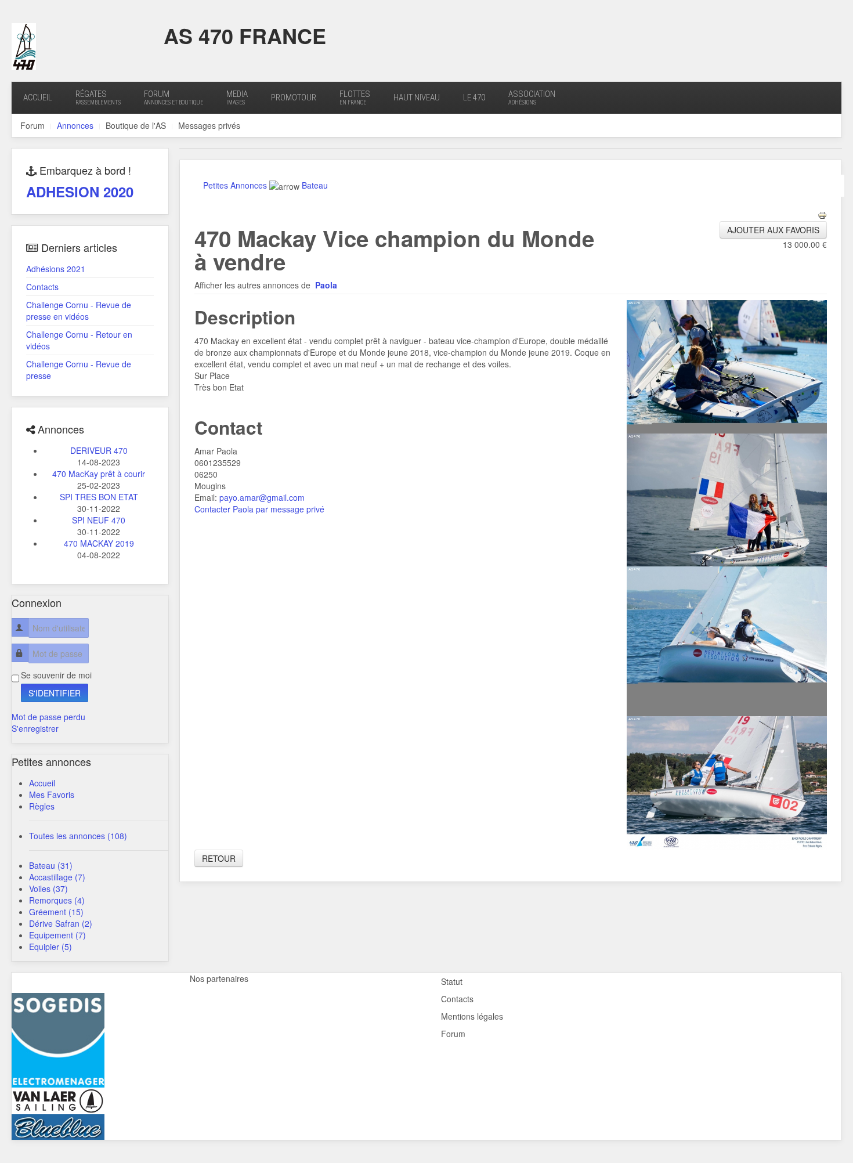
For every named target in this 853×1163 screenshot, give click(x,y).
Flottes (354, 97)
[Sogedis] (58, 1039)
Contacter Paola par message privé (259, 509)
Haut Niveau (416, 97)
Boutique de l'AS (136, 125)
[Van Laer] (58, 1099)
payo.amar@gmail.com (262, 497)
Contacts (42, 286)
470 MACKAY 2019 (99, 543)
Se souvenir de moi (56, 675)
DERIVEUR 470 (99, 450)
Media (237, 97)
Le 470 (474, 97)
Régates (98, 97)
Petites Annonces (235, 185)
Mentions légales (472, 1016)
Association (531, 97)
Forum (173, 97)
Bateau (315, 185)
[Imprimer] (822, 214)
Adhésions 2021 (55, 269)
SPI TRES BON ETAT (99, 497)
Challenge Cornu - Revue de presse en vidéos (78, 310)
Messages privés (209, 125)
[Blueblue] (58, 1125)
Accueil (37, 97)
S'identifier (54, 693)
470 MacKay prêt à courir (98, 473)
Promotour (293, 97)
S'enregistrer (35, 728)
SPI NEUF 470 (98, 520)
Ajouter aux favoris (773, 230)
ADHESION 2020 (79, 191)
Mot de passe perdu (48, 717)
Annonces (75, 125)
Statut (451, 981)
